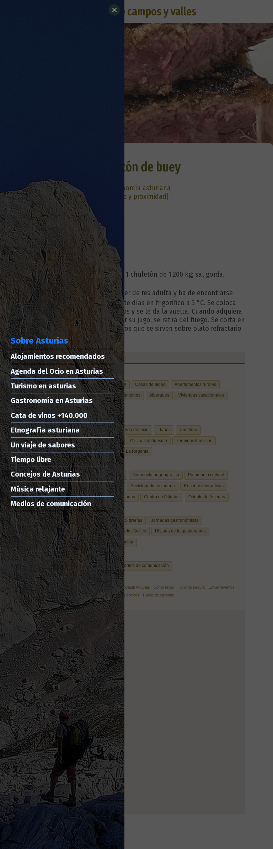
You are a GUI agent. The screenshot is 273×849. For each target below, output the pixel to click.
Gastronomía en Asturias (52, 400)
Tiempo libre (31, 459)
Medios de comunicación (51, 503)
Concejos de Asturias (45, 474)
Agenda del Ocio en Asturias (57, 371)
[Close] (114, 10)
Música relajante (38, 489)
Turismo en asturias (43, 386)
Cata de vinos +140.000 (49, 415)
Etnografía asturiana (45, 430)
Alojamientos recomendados (58, 356)
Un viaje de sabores (43, 445)
